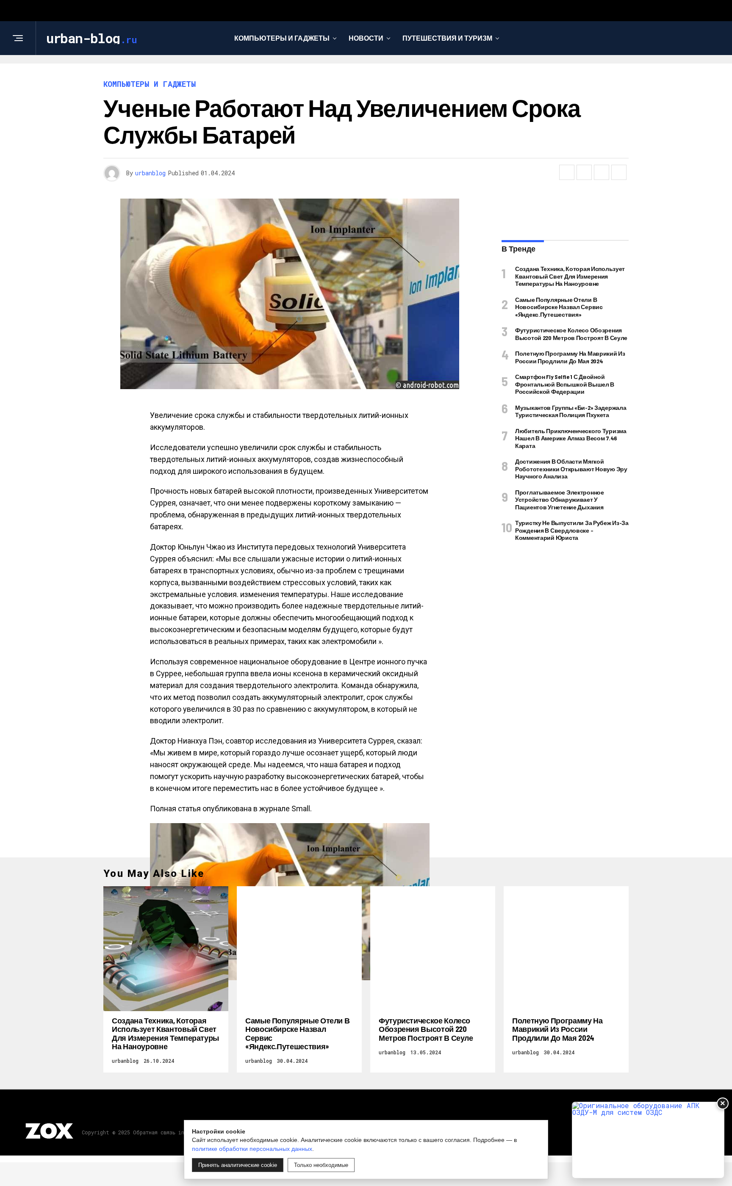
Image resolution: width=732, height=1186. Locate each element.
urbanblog (150, 173)
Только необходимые (321, 1165)
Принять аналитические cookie (237, 1165)
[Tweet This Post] (584, 172)
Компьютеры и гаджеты (282, 38)
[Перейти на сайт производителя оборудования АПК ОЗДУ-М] (648, 1140)
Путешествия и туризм (447, 38)
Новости (366, 38)
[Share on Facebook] (566, 172)
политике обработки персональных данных (252, 1148)
